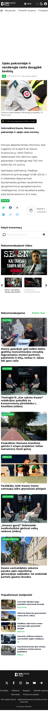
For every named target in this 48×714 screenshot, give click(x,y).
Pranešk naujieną (27, 10)
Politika (7, 369)
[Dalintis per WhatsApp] (3, 207)
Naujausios (10, 10)
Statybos (8, 414)
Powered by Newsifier (24, 706)
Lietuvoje (8, 497)
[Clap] (30, 210)
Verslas (7, 457)
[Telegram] (3, 214)
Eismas (20, 655)
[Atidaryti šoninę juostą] (1, 10)
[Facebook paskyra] (13, 682)
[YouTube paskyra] (34, 682)
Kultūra (7, 320)
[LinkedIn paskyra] (27, 682)
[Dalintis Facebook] (10, 207)
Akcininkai (15, 694)
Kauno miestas (10, 539)
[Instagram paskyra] (20, 682)
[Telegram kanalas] (41, 682)
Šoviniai (5, 201)
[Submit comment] (44, 235)
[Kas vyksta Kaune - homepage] (10, 4)
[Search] (37, 3)
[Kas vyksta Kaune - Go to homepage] (24, 674)
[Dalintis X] (17, 207)
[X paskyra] (6, 682)
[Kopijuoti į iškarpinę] (10, 214)
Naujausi (26, 690)
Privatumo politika (31, 694)
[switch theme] (41, 4)
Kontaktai (4, 690)
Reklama (15, 690)
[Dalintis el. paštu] (17, 214)
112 (4, 76)
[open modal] (45, 3)
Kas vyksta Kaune (29, 76)
